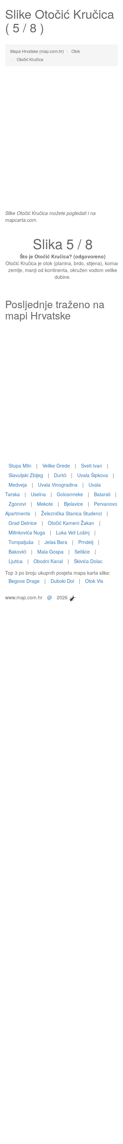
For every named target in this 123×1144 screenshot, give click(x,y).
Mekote (45, 503)
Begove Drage (24, 580)
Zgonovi (17, 503)
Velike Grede (56, 465)
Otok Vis (94, 580)
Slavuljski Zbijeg (26, 475)
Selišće (82, 551)
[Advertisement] (61, 134)
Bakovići (17, 551)
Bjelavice (73, 503)
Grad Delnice (23, 522)
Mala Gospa (50, 551)
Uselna (38, 494)
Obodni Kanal (48, 561)
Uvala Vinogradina (58, 484)
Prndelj (85, 542)
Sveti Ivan (91, 465)
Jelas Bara (55, 542)
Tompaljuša (21, 542)
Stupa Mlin (20, 465)
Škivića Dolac (88, 561)
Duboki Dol (62, 580)
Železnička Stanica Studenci (71, 513)
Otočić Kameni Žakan (71, 522)
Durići (60, 475)
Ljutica (16, 561)
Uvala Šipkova (92, 475)
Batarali (102, 494)
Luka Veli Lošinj (73, 532)
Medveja (18, 484)
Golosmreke (70, 494)
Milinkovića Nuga (27, 532)
